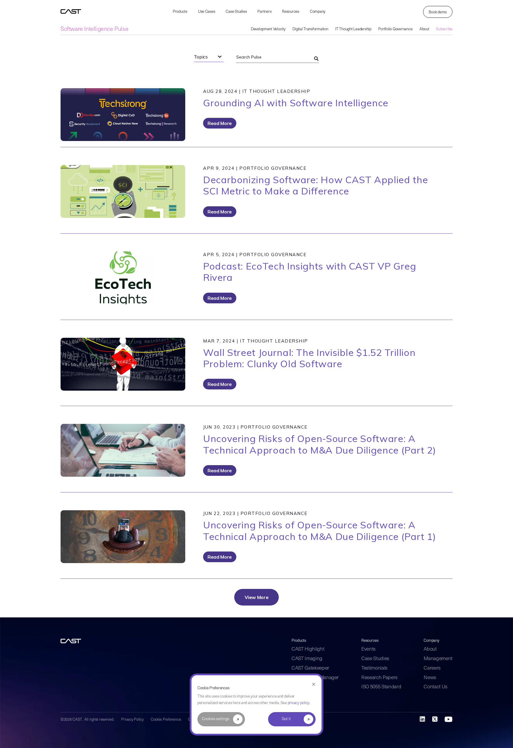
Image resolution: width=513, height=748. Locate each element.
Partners (264, 12)
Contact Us (435, 687)
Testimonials (374, 668)
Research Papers (379, 677)
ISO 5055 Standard (381, 687)
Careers (432, 668)
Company (317, 12)
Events (368, 649)
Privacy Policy (132, 720)
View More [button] (257, 597)
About (424, 29)
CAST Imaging (307, 658)
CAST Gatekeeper (310, 668)
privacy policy (298, 703)
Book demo (438, 12)
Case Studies (236, 12)
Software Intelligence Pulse (94, 29)
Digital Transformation (310, 29)
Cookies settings (215, 719)
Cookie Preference (166, 720)
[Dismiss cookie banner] (314, 684)
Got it (286, 719)
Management (438, 658)
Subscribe (444, 29)
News (430, 677)
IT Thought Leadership (353, 29)
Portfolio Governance (395, 29)
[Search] (316, 59)
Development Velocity (268, 29)
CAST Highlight (308, 649)
